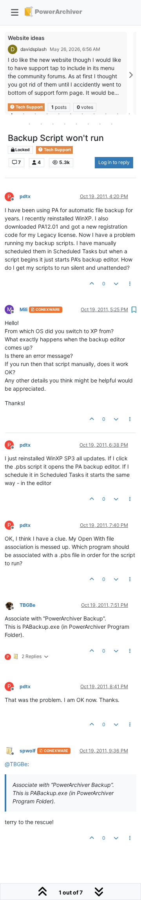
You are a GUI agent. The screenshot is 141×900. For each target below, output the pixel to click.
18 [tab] (100, 124)
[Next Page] (130, 75)
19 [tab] (112, 124)
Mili (23, 309)
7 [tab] (82, 113)
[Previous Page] (10, 75)
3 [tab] (35, 113)
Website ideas (26, 37)
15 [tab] (65, 124)
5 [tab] (59, 113)
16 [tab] (76, 124)
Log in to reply (114, 162)
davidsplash (33, 49)
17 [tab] (88, 124)
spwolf (28, 751)
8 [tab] (94, 113)
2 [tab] (23, 113)
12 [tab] (29, 124)
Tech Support (57, 149)
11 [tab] (129, 113)
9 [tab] (106, 113)
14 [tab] (53, 124)
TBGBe (27, 605)
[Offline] (12, 604)
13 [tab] (41, 124)
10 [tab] (117, 113)
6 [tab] (70, 113)
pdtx (25, 196)
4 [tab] (47, 113)
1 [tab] (12, 113)
